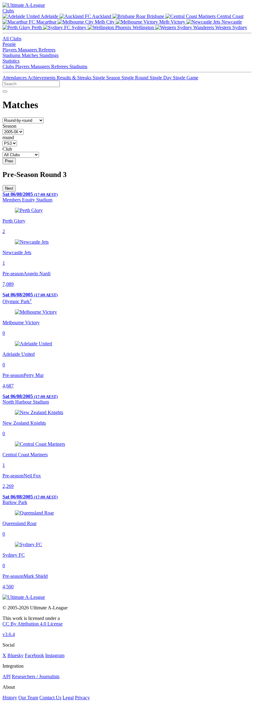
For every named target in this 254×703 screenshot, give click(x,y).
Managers (28, 49)
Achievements (42, 77)
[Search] (4, 91)
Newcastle (231, 21)
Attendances (15, 77)
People (9, 44)
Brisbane (155, 16)
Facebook (34, 655)
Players (10, 49)
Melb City (105, 21)
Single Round (135, 77)
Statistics (11, 61)
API (6, 676)
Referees (46, 49)
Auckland (101, 16)
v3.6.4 (8, 634)
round (8, 137)
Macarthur (46, 21)
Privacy (82, 697)
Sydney (79, 27)
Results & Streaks (75, 77)
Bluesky (15, 655)
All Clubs (11, 38)
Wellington (143, 27)
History (9, 697)
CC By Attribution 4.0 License (32, 623)
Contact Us (50, 697)
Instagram (54, 655)
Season (9, 126)
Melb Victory (172, 21)
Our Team (28, 697)
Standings (49, 55)
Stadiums (12, 55)
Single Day (161, 77)
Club (7, 149)
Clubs (8, 10)
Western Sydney (230, 27)
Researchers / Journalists (35, 676)
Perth (36, 27)
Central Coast (229, 16)
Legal (68, 697)
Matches (30, 55)
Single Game (185, 77)
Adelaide (49, 16)
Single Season (107, 77)
